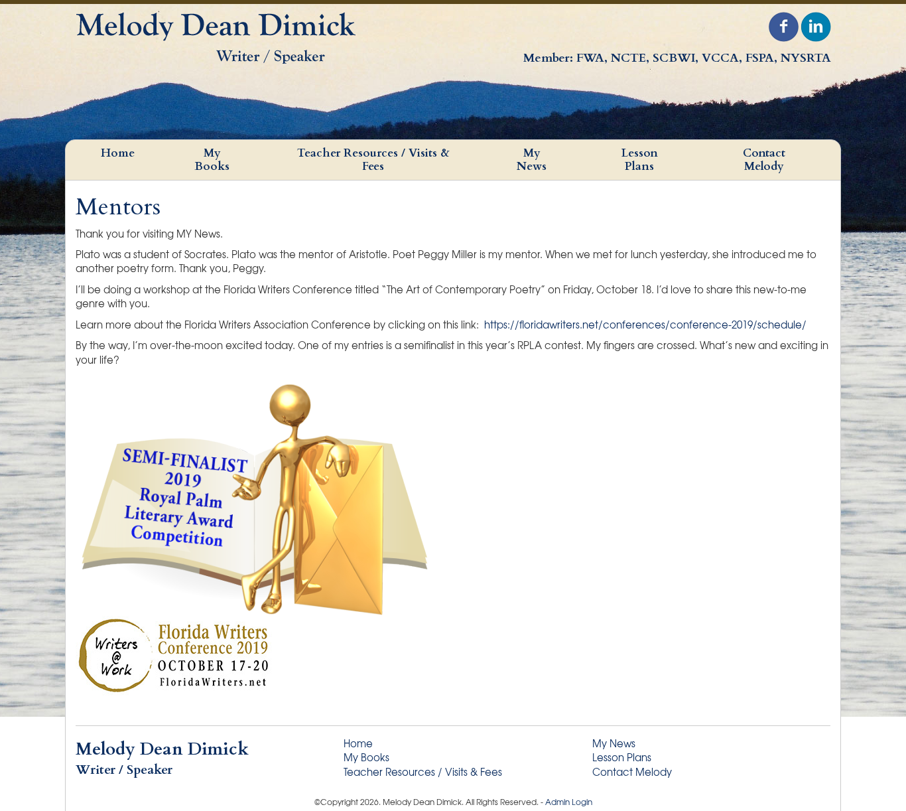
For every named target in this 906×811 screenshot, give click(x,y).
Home (118, 153)
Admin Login (568, 802)
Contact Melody (764, 159)
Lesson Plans (639, 159)
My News (532, 159)
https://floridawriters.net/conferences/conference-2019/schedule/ (645, 324)
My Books (211, 159)
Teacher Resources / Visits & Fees (373, 159)
